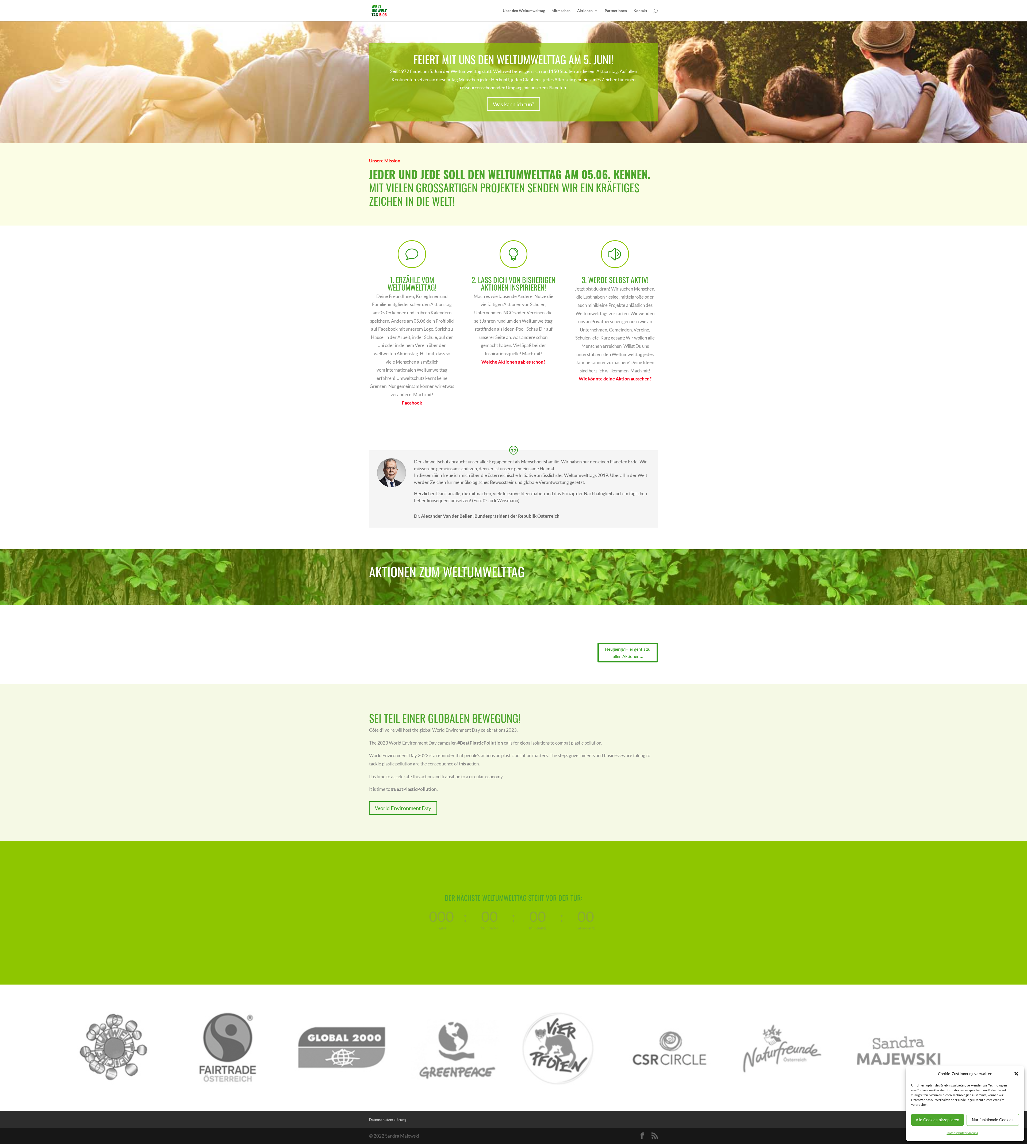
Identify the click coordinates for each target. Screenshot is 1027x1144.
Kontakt (640, 11)
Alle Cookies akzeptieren (937, 1120)
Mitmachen (560, 11)
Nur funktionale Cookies (993, 1120)
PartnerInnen (616, 11)
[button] (1016, 1073)
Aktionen (585, 11)
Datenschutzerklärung (962, 1133)
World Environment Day (403, 808)
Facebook (412, 403)
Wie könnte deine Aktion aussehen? (615, 379)
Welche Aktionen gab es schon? (513, 362)
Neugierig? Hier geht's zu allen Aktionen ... (627, 652)
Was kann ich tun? (513, 104)
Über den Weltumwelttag (524, 11)
